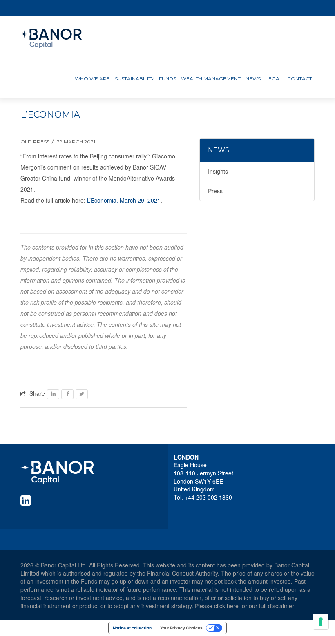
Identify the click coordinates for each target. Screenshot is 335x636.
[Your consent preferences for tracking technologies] (320, 621)
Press (215, 191)
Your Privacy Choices (181, 627)
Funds (167, 79)
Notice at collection (132, 627)
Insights (218, 171)
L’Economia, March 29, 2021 (124, 200)
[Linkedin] (27, 500)
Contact (299, 79)
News (253, 79)
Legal (274, 79)
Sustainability (134, 79)
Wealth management (211, 79)
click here (226, 606)
